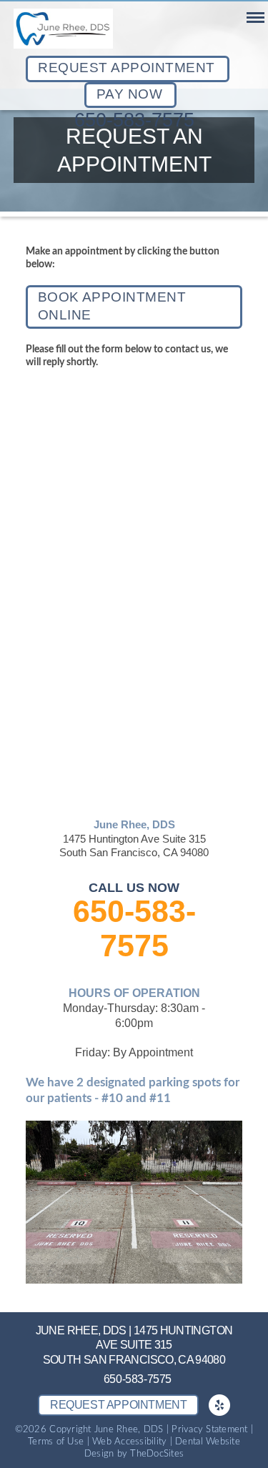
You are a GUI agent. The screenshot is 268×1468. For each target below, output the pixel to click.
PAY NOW (129, 93)
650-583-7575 (134, 120)
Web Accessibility (129, 1442)
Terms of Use (56, 1442)
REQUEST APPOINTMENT (126, 67)
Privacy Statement (209, 1429)
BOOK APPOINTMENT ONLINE (112, 305)
